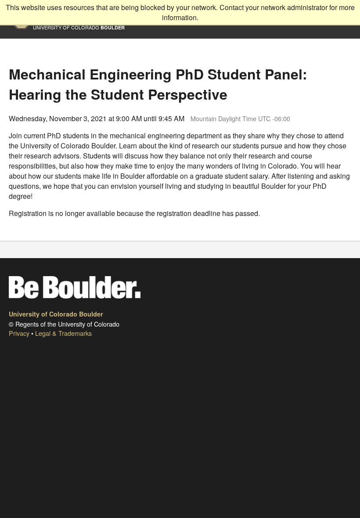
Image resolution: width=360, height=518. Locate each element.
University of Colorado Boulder (56, 313)
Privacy (19, 333)
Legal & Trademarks (63, 333)
